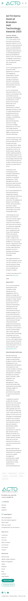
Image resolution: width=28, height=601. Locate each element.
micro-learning (13, 476)
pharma (21, 476)
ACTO (8, 39)
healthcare (21, 473)
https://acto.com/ (11, 349)
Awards (4, 473)
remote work (5, 479)
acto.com (15, 275)
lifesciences (5, 476)
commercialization (12, 473)
